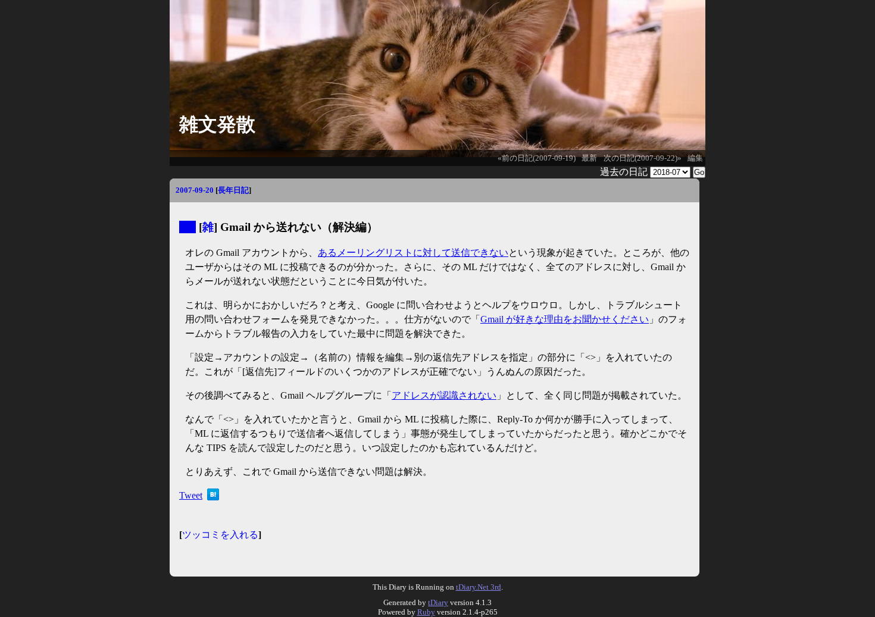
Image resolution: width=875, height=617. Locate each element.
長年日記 (233, 190)
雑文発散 (217, 124)
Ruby (426, 611)
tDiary (438, 602)
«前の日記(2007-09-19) (537, 158)
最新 (589, 158)
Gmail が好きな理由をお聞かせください (564, 319)
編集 (695, 158)
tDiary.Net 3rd (478, 586)
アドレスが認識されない (444, 395)
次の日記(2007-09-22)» (643, 158)
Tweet (190, 495)
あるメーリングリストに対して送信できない (413, 253)
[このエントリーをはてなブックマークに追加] (213, 497)
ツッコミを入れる (220, 535)
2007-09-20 (195, 190)
